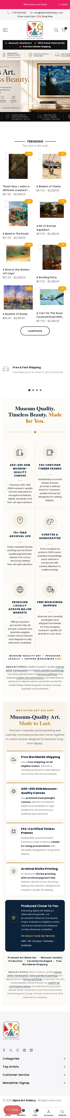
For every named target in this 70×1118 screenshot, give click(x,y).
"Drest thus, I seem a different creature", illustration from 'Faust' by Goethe (18, 188)
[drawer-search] (56, 30)
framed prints (20, 670)
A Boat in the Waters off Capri (16, 271)
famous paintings (47, 674)
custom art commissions (30, 677)
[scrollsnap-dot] (29, 390)
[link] (35, 86)
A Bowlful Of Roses (15, 314)
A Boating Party (46, 277)
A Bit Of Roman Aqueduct (46, 228)
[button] (6, 154)
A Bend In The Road (15, 233)
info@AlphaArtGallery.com (48, 12)
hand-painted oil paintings (49, 670)
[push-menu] (5, 30)
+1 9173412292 (18, 12)
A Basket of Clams (48, 186)
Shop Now (47, 16)
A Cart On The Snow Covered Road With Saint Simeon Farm (49, 315)
